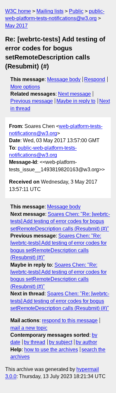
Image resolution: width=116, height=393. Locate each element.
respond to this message (70, 320)
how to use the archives (51, 349)
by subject (60, 342)
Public (76, 11)
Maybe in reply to (75, 101)
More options (25, 87)
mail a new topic (28, 328)
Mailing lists (49, 11)
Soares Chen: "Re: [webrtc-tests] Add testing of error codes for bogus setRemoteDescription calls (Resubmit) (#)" (60, 221)
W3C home (18, 11)
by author (86, 342)
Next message (74, 94)
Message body (64, 79)
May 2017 (16, 25)
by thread (34, 342)
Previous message (31, 101)
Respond (94, 79)
